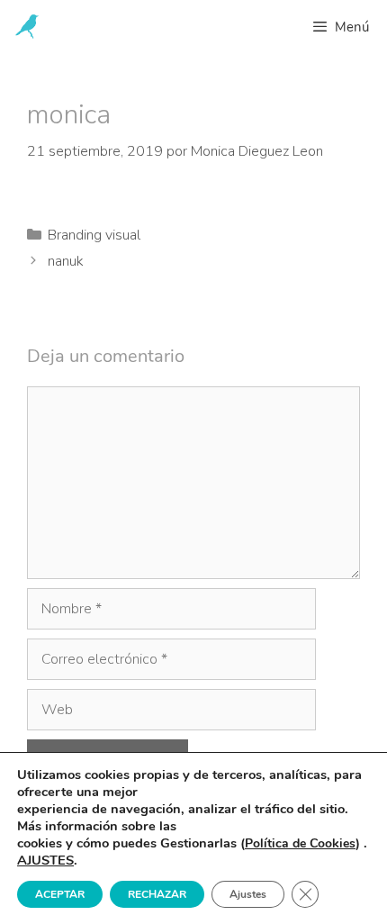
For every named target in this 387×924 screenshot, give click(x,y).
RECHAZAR (157, 894)
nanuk (66, 261)
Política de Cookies (300, 843)
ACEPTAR (60, 894)
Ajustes (248, 894)
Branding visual (94, 235)
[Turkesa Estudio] (27, 27)
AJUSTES (45, 860)
